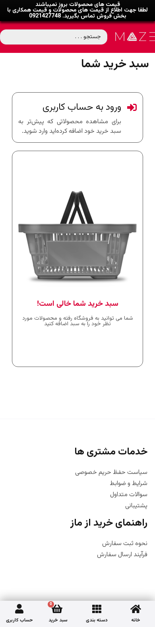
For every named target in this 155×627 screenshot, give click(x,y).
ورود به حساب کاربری (82, 107)
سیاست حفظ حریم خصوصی (111, 473)
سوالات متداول (128, 495)
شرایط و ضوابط (128, 484)
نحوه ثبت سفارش (124, 544)
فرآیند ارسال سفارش (122, 555)
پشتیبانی (136, 506)
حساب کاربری (19, 620)
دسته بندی (97, 620)
